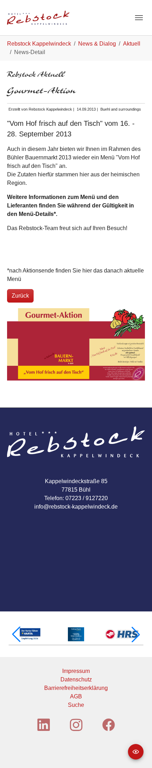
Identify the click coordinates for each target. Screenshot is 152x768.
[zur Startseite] (38, 17)
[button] (16, 634)
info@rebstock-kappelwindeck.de (76, 507)
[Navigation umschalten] (139, 18)
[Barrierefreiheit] (136, 752)
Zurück (20, 296)
